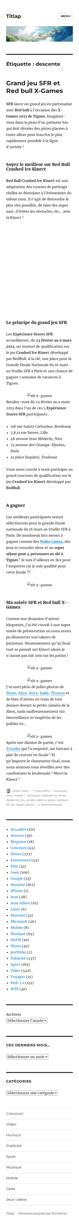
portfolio (18, 952)
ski (13, 804)
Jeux (14, 897)
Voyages (18, 976)
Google (17, 878)
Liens (15, 909)
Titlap (13, 16)
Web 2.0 (17, 983)
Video (15, 970)
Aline (22, 693)
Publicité (18, 958)
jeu (23, 800)
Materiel (18, 915)
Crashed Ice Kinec (53, 795)
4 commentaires (50, 804)
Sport (20, 804)
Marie (11, 693)
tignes (29, 804)
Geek (15, 872)
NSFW (16, 940)
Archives (13, 1014)
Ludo (44, 693)
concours (33, 795)
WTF (15, 989)
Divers (16, 854)
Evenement (21, 860)
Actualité (18, 829)
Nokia (45, 541)
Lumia (57, 541)
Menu (65, 16)
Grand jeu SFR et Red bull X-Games (34, 86)
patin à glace (46, 800)
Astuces (17, 835)
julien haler (20, 791)
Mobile (17, 927)
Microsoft (19, 921)
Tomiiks (13, 748)
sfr (7, 804)
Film (14, 866)
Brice (33, 693)
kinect (31, 800)
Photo (16, 946)
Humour (18, 884)
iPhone (17, 891)
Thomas (58, 693)
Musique (18, 934)
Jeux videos (14, 795)
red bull (62, 800)
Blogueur (18, 841)
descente (12, 800)
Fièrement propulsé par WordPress (42, 1213)
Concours (59, 791)
